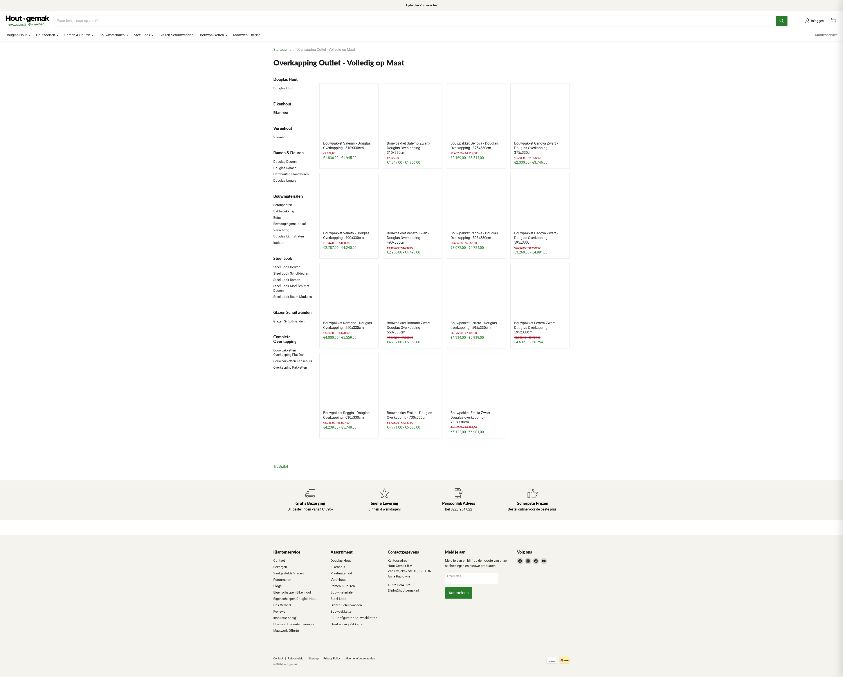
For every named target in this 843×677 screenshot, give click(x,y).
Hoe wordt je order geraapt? (293, 624)
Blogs (277, 586)
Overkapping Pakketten (290, 367)
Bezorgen (280, 567)
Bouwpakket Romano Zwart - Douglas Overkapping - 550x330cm (409, 327)
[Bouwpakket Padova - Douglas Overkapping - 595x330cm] (476, 203)
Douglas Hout (16, 35)
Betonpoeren (282, 205)
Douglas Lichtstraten (288, 236)
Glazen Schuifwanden (176, 35)
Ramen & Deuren (77, 35)
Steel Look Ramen (286, 280)
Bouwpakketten (212, 35)
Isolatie (278, 243)
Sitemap (313, 658)
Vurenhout (280, 137)
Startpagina (282, 50)
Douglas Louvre (284, 181)
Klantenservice (826, 35)
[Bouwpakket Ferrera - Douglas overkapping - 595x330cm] (476, 293)
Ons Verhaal (282, 605)
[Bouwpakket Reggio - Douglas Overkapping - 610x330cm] (349, 382)
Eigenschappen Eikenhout (292, 592)
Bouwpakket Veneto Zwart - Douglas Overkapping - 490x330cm (408, 237)
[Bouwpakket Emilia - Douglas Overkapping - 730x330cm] (413, 382)
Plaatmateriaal (341, 573)
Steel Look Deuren (286, 267)
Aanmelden (459, 592)
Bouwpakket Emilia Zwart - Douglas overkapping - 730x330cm (471, 417)
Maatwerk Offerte (246, 35)
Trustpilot (280, 466)
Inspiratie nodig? (285, 618)
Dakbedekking (283, 211)
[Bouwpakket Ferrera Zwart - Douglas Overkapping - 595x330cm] (540, 293)
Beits (277, 218)
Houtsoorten (46, 35)
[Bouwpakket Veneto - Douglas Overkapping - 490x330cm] (349, 203)
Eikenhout (280, 113)
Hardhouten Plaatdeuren (291, 174)
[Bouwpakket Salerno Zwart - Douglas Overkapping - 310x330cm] (413, 113)
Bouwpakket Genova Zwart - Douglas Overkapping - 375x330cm (536, 148)
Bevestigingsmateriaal (289, 224)
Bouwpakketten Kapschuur (292, 361)
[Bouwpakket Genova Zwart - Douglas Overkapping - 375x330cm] (540, 113)
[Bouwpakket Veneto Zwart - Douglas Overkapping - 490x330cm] (413, 203)
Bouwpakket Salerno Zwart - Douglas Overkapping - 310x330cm (408, 148)
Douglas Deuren (285, 162)
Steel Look (142, 35)
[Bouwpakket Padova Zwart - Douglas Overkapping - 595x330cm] (540, 203)
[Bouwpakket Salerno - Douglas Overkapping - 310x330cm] (349, 113)
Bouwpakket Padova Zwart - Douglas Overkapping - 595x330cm (536, 237)
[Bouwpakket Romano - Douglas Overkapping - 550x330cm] (349, 293)
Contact (279, 561)
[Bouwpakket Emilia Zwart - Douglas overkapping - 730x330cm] (476, 382)
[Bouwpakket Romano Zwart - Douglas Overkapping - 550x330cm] (413, 293)
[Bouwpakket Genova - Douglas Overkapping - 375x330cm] (476, 113)
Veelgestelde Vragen (288, 573)
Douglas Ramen (284, 168)
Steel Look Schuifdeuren (291, 273)
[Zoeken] (781, 21)
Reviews (279, 612)
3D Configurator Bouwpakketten (354, 618)
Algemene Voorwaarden (360, 658)
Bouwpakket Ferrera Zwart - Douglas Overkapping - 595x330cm (535, 327)
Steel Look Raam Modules (292, 297)
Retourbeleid (295, 658)
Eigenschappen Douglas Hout (295, 599)
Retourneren (282, 580)
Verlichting (281, 230)
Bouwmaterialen (112, 35)
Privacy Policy (331, 658)
